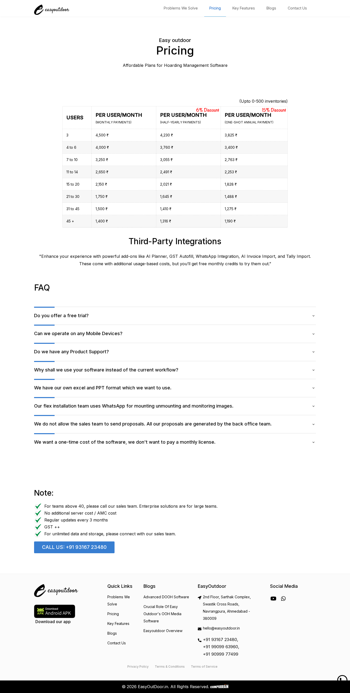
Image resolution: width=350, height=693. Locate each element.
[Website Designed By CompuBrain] (219, 686)
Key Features (243, 8)
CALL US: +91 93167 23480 (74, 547)
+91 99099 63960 (220, 646)
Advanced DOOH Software (166, 597)
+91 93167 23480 (220, 639)
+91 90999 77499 (220, 654)
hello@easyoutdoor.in (221, 628)
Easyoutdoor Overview (162, 630)
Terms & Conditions (170, 666)
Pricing (215, 8)
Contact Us (297, 8)
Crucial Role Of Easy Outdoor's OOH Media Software (162, 613)
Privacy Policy (138, 666)
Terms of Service (204, 666)
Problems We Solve (181, 8)
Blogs (271, 8)
